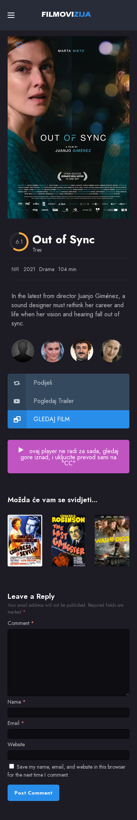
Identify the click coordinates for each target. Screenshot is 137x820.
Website (16, 744)
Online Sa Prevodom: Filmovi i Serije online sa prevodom (66, 14)
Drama (46, 269)
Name (17, 702)
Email (16, 723)
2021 (29, 269)
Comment (21, 623)
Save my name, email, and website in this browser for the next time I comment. (67, 771)
